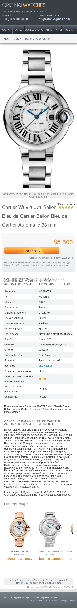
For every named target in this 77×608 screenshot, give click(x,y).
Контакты (55, 29)
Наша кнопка (52, 600)
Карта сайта (37, 600)
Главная (6, 29)
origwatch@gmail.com (54, 18)
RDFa (72, 600)
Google (64, 600)
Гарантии (43, 29)
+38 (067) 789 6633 (15, 18)
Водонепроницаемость (17, 371)
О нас (18, 29)
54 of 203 (63, 580)
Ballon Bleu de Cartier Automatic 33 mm (31, 580)
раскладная (46, 365)
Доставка (31, 29)
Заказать (31, 250)
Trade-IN (67, 29)
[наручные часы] (27, 8)
